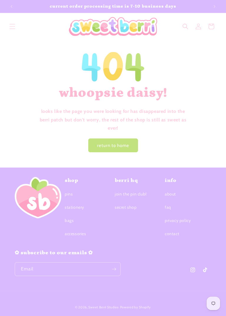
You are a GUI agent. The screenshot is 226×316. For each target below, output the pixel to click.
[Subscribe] (113, 269)
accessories (75, 233)
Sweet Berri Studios (103, 307)
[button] (12, 26)
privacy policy (178, 220)
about (170, 194)
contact (172, 233)
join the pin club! (131, 194)
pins (69, 194)
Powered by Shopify (135, 307)
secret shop (126, 207)
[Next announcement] (214, 6)
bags (69, 220)
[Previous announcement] (11, 6)
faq (168, 207)
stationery (74, 207)
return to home (113, 145)
